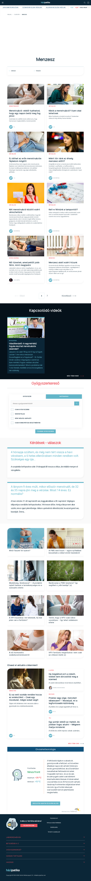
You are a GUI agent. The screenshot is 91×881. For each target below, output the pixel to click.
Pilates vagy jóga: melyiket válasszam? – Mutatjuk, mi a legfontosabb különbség (63, 701)
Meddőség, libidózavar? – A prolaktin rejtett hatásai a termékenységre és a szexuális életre (25, 585)
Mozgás (51, 694)
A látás (51, 670)
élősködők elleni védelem (32, 7)
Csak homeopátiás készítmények (28, 423)
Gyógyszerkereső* (13, 850)
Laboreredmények (13, 837)
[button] (45, 837)
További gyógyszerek (45, 431)
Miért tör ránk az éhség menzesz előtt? (61, 159)
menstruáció (14, 106)
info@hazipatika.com (40, 875)
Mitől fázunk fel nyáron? (19, 551)
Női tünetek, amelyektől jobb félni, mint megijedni (24, 263)
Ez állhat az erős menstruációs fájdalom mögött (25, 159)
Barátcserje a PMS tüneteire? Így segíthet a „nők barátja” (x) (63, 584)
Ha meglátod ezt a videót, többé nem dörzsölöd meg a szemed (63, 677)
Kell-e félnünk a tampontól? (63, 209)
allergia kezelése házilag (55, 7)
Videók (38, 71)
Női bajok (52, 106)
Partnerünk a (66, 812)
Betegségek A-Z (12, 843)
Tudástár (17, 14)
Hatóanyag (63, 396)
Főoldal (9, 14)
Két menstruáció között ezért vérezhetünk (24, 210)
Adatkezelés (54, 827)
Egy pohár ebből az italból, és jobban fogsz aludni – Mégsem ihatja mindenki (64, 724)
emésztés (12, 690)
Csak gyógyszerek (22, 409)
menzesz (52, 258)
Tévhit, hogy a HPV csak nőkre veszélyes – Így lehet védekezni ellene (63, 620)
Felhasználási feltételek (54, 823)
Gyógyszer (27, 396)
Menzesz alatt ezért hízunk (63, 262)
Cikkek (13, 71)
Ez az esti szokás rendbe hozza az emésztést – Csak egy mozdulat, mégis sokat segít (25, 697)
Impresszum (54, 818)
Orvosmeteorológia (10, 7)
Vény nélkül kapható (23, 418)
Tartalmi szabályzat (54, 832)
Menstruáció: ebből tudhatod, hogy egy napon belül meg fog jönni (24, 113)
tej (50, 718)
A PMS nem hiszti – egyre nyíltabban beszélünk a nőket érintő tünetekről (65, 552)
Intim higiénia (14, 258)
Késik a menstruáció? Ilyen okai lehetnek (65, 112)
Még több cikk (73, 743)
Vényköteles (20, 414)
